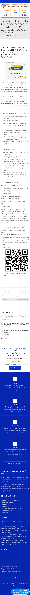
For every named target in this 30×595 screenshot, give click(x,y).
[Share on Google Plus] (15, 291)
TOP (15, 577)
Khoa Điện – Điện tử (7, 510)
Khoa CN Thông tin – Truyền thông (10, 500)
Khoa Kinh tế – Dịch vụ (7, 502)
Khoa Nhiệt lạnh (6, 504)
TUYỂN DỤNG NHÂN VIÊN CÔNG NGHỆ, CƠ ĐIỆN (14, 534)
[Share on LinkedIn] (11, 291)
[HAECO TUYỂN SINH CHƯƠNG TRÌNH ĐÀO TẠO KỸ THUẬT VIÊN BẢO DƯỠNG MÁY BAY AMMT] (2, 324)
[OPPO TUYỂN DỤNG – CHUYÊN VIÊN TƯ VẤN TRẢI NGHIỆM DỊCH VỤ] (2, 331)
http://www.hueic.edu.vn (17, 358)
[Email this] (24, 291)
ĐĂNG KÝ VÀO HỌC (14, 464)
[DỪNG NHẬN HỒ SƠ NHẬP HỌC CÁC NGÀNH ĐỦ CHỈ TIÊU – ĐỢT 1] (2, 316)
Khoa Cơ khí (5, 512)
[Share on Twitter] (7, 291)
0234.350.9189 (11, 569)
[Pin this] (19, 291)
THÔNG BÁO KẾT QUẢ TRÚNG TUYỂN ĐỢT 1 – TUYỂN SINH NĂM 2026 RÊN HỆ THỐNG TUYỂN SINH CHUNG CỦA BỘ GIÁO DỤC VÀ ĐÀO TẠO (14, 542)
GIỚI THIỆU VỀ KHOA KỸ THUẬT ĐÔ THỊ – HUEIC (14, 508)
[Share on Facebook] (2, 291)
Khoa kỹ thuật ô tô (6, 506)
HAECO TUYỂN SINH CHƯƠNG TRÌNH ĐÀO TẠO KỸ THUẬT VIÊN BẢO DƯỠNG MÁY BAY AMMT (16, 324)
